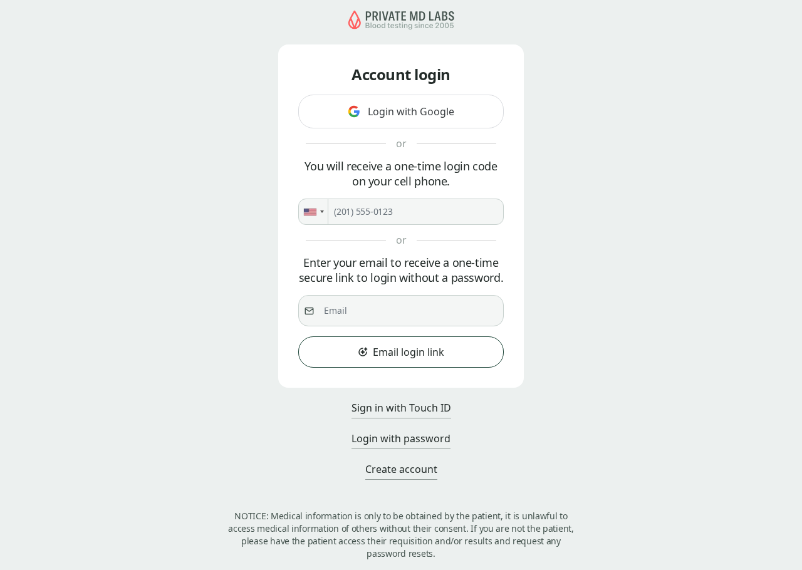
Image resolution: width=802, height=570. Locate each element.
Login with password (401, 438)
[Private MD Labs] (401, 26)
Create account (401, 469)
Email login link (408, 352)
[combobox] (313, 211)
